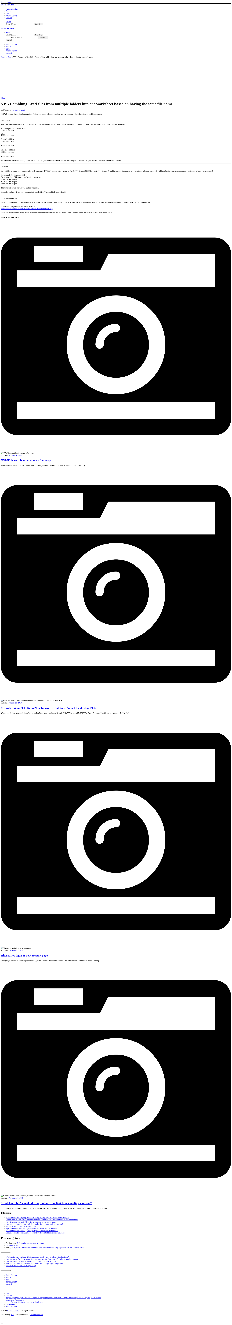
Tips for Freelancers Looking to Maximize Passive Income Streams (31, 1228)
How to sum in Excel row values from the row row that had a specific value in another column (42, 1220)
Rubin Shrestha (12, 1275)
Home (3, 57)
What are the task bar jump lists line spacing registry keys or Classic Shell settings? (37, 1218)
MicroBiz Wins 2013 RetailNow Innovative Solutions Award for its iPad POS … (50, 708)
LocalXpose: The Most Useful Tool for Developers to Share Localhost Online (35, 1233)
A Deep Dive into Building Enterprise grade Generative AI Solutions (32, 1231)
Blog (9, 57)
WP (12, 1315)
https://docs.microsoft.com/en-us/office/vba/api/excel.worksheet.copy (27, 209)
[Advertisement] (116, 79)
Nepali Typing (11, 1282)
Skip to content (6, 2)
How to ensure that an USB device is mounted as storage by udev (31, 1222)
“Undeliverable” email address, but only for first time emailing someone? (46, 1203)
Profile (8, 1277)
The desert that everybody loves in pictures (27, 1302)
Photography (11, 1304)
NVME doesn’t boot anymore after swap (26, 460)
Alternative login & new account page (24, 955)
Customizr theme (36, 1315)
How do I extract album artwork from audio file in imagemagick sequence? (34, 1224)
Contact (9, 1284)
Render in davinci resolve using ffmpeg (21, 1226)
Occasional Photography (15, 1300)
